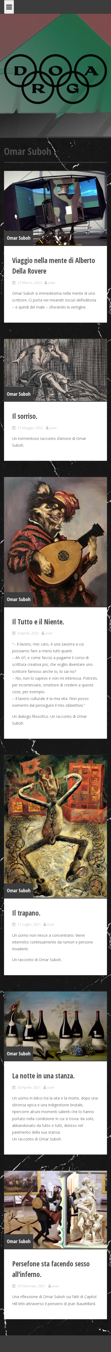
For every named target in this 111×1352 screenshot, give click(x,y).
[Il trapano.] (55, 826)
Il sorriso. (24, 416)
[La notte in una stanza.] (55, 1026)
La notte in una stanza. (43, 1076)
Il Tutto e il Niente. (38, 622)
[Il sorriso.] (55, 370)
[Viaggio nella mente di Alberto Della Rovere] (55, 208)
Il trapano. (26, 913)
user (52, 282)
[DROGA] (55, 78)
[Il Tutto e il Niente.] (55, 542)
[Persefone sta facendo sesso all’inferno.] (55, 1210)
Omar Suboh (18, 238)
